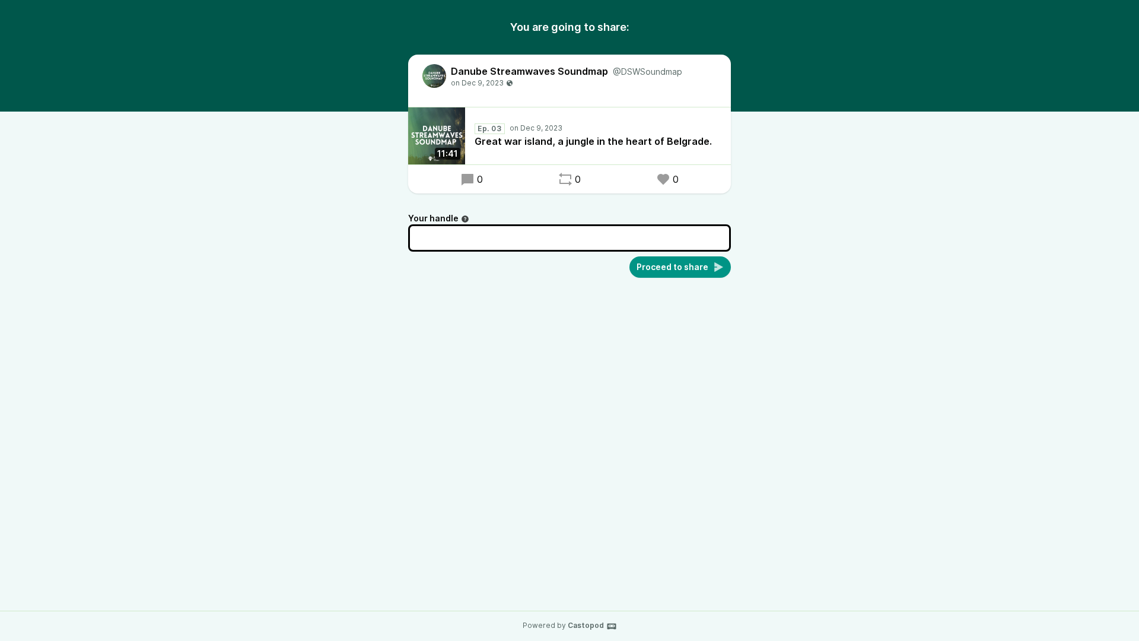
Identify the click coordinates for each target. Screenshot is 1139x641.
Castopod (586, 625)
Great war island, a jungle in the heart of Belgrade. (593, 141)
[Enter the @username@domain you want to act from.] (465, 219)
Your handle (433, 218)
